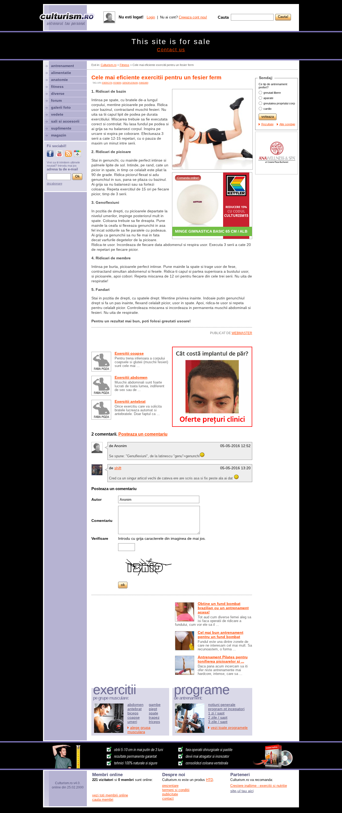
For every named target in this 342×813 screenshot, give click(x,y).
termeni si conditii (175, 790)
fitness (57, 86)
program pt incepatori (226, 709)
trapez (154, 717)
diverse (57, 93)
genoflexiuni (130, 83)
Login (151, 17)
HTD (209, 780)
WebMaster (242, 333)
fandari (143, 83)
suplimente (61, 128)
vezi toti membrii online (110, 795)
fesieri (117, 83)
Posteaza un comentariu (143, 434)
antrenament (62, 66)
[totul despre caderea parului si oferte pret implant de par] (212, 425)
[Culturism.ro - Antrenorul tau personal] (67, 19)
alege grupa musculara (138, 729)
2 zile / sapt (217, 717)
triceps (154, 722)
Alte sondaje (287, 124)
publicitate (170, 794)
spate (153, 713)
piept (153, 709)
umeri (132, 722)
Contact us (171, 49)
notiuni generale (221, 704)
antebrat (134, 709)
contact (168, 798)
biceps (132, 713)
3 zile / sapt (217, 722)
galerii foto (61, 107)
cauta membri (102, 800)
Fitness (124, 65)
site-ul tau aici (242, 791)
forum (56, 100)
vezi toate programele (229, 727)
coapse (133, 717)
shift (117, 468)
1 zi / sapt (216, 713)
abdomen (135, 704)
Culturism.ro (108, 65)
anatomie (59, 79)
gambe (155, 704)
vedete (57, 114)
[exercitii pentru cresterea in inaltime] (171, 767)
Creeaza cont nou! (193, 17)
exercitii (107, 83)
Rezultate (267, 124)
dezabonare (54, 183)
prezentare (170, 786)
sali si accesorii (65, 121)
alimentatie (61, 73)
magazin (58, 135)
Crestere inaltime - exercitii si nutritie (258, 786)
